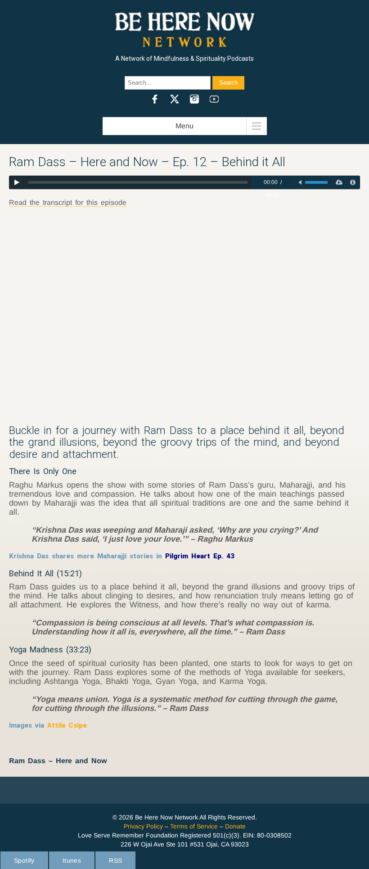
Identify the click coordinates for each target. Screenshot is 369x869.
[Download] (339, 182)
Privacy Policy (143, 826)
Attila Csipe (67, 725)
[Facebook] (154, 99)
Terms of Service (194, 826)
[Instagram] (194, 99)
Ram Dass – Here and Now (58, 761)
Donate (235, 826)
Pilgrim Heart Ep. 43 (199, 556)
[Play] (16, 182)
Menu (185, 126)
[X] (174, 99)
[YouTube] (214, 99)
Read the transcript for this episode (67, 202)
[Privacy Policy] (353, 182)
